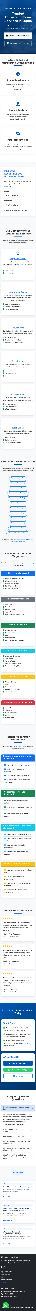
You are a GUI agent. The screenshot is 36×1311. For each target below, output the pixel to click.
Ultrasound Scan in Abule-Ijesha (18, 498)
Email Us (19, 1076)
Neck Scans (18, 428)
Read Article (6, 1197)
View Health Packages (19, 43)
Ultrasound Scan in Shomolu (18, 488)
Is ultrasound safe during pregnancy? (13, 1130)
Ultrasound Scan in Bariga (18, 483)
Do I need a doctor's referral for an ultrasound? (16, 1142)
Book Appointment (18, 1063)
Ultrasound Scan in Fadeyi (18, 503)
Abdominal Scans (18, 292)
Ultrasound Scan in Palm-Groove (18, 533)
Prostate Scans (18, 394)
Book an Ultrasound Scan (19, 35)
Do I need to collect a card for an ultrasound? (16, 1149)
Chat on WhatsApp (19, 1070)
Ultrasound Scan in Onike (18, 518)
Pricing (3, 1282)
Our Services (5, 1275)
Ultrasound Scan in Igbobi (18, 508)
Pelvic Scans (18, 328)
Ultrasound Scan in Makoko (18, 528)
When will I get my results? (13, 1136)
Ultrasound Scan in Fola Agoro (18, 493)
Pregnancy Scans (18, 259)
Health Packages (6, 1280)
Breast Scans (18, 361)
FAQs (3, 1277)
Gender (7, 191)
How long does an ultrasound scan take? (16, 1108)
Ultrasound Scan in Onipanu (18, 513)
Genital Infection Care (18, 541)
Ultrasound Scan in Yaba (18, 478)
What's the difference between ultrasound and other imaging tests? (15, 1157)
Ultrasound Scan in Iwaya (18, 523)
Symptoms (8, 200)
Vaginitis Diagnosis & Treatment (23, 539)
